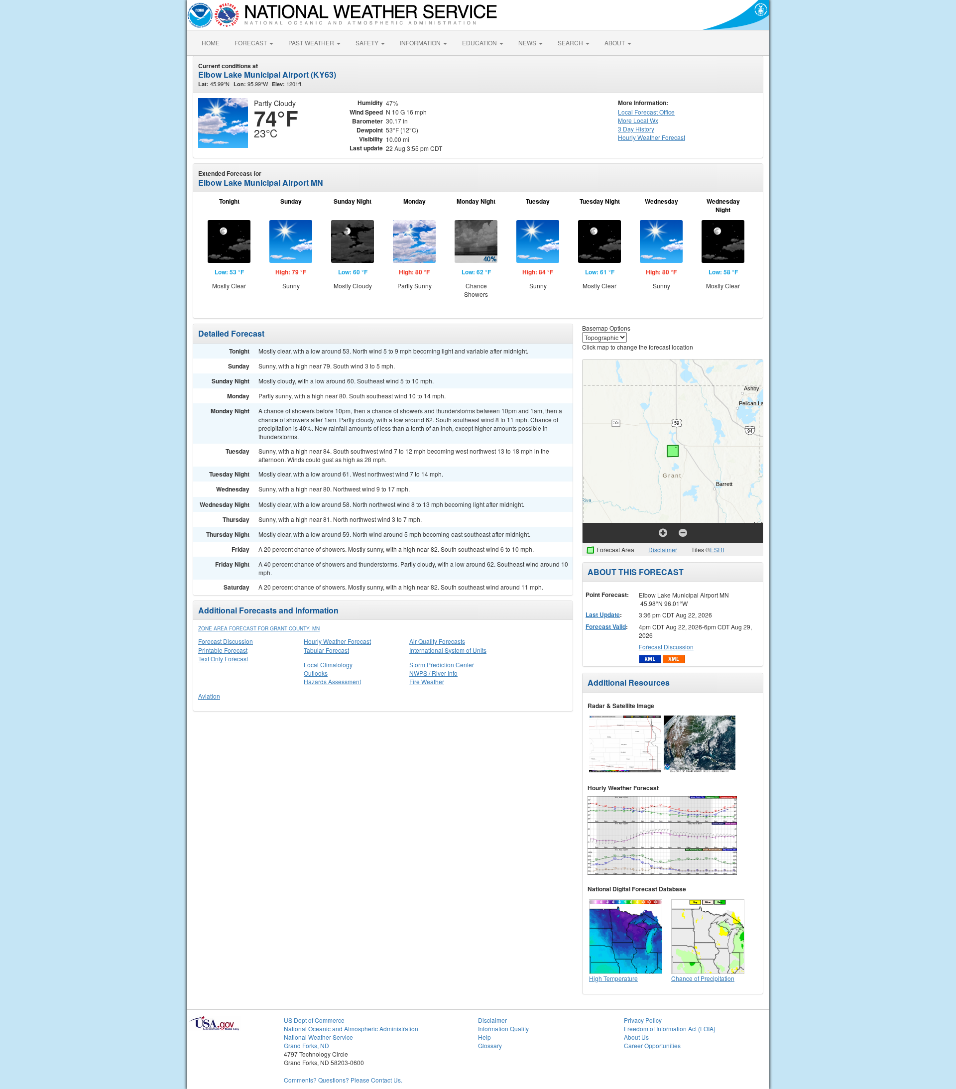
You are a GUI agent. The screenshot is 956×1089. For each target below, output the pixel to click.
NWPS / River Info (433, 673)
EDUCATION (480, 42)
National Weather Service (318, 1037)
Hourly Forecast (651, 137)
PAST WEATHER (312, 42)
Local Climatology (328, 664)
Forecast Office (646, 112)
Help (484, 1037)
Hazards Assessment (332, 681)
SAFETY (368, 42)
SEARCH (571, 42)
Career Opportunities (652, 1045)
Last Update (603, 614)
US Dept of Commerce (314, 1020)
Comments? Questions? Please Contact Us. (343, 1080)
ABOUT (615, 42)
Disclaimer (662, 549)
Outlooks (316, 673)
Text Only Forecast (223, 658)
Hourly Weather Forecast (337, 641)
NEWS (528, 42)
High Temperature (613, 978)
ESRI (717, 549)
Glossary (490, 1045)
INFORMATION (421, 42)
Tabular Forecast (326, 650)
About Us (636, 1037)
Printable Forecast (222, 650)
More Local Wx (638, 120)
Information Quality (503, 1028)
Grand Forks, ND (306, 1045)
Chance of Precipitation (702, 978)
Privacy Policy (643, 1020)
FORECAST (251, 42)
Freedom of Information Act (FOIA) (670, 1028)
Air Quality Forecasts (437, 641)
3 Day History (636, 128)
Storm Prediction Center (441, 664)
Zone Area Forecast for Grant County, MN (259, 628)
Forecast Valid (606, 626)
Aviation (209, 696)
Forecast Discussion (225, 641)
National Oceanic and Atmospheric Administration (351, 1028)
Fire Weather (426, 681)
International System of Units (447, 650)
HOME (211, 42)
